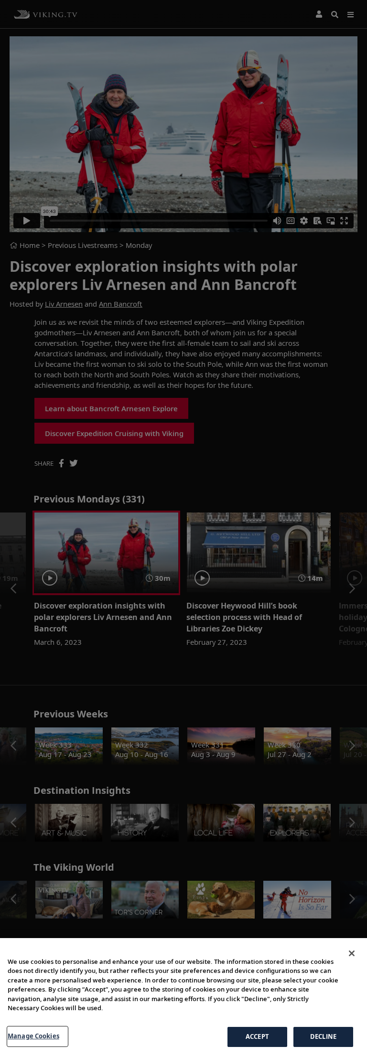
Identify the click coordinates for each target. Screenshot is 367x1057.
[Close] (351, 953)
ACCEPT (257, 1036)
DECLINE (323, 1036)
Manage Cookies (33, 1036)
